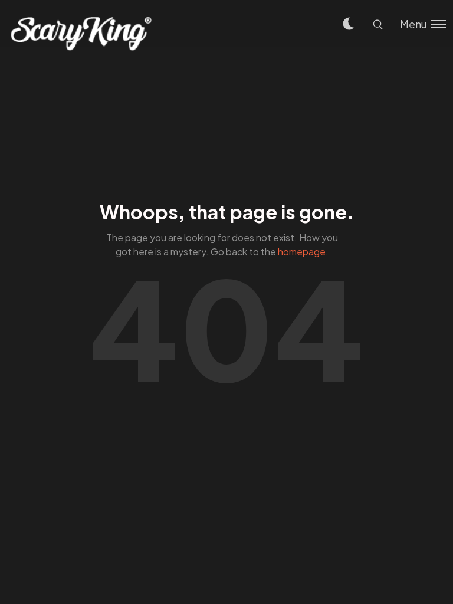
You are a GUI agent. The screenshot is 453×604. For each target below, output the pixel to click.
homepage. (303, 251)
